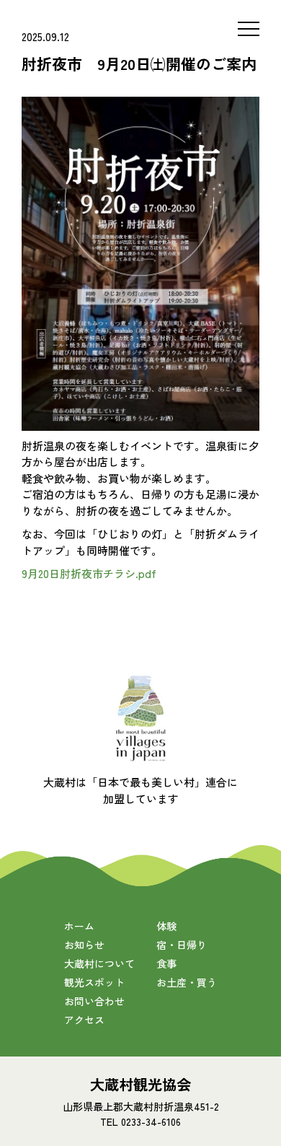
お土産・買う (186, 982)
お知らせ (84, 944)
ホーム (79, 926)
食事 (166, 963)
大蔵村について (99, 963)
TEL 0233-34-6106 (140, 1121)
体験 (166, 926)
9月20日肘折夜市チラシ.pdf (89, 573)
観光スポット (94, 982)
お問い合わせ (94, 1001)
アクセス (84, 1019)
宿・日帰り (181, 944)
